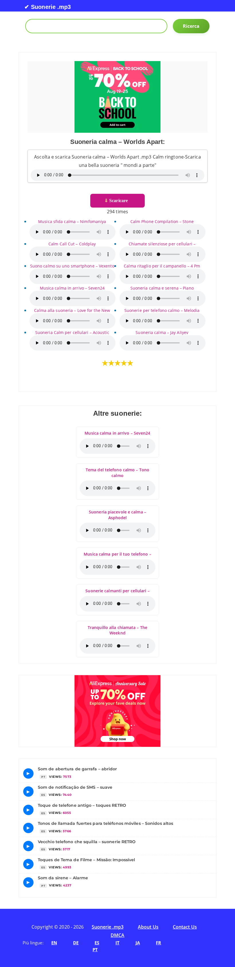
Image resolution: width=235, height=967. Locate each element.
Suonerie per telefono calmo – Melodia (162, 310)
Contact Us (185, 927)
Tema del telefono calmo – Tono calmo (117, 472)
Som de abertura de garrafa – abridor (77, 768)
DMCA (117, 935)
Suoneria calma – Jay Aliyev (162, 332)
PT (95, 949)
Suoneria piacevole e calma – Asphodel (117, 514)
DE (76, 942)
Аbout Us (148, 927)
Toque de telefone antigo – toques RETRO (82, 805)
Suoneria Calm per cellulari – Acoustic (72, 332)
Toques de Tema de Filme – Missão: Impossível (86, 859)
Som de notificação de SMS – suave (75, 787)
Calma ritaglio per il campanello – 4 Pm (162, 266)
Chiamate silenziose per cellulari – (162, 244)
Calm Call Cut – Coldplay (72, 244)
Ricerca (191, 26)
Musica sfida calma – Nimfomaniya (72, 221)
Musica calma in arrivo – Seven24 (72, 288)
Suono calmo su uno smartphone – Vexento (72, 266)
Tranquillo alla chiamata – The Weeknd (117, 630)
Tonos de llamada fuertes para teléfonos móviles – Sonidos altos (105, 823)
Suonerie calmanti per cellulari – (117, 590)
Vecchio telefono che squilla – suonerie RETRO (87, 841)
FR (158, 942)
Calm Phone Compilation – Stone (162, 221)
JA (138, 942)
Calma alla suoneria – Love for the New (72, 310)
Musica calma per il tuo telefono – (117, 554)
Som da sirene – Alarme (63, 877)
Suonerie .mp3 (108, 927)
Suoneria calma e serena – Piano (162, 288)
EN (54, 942)
